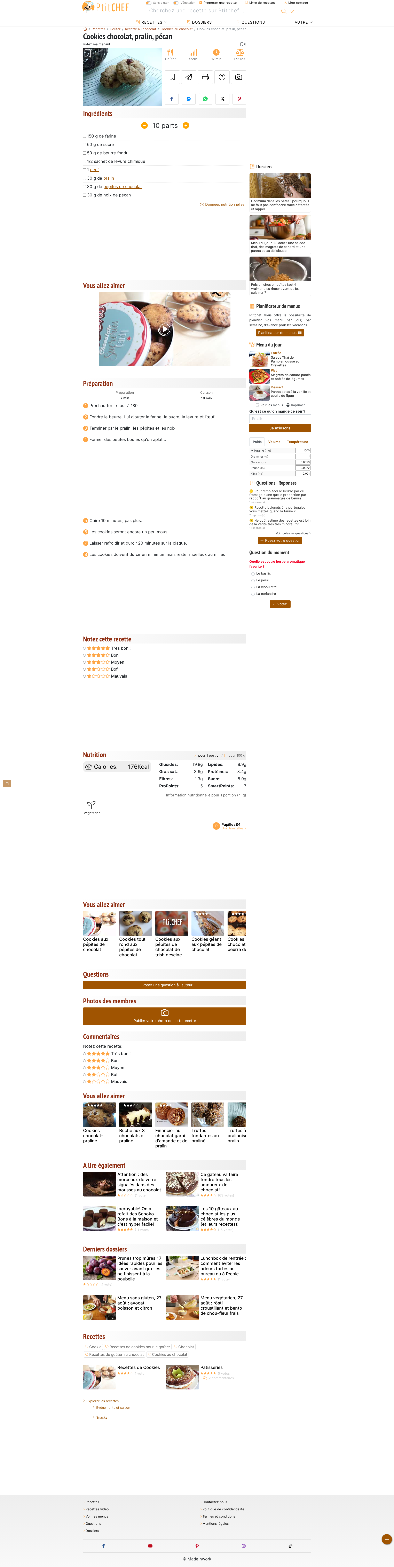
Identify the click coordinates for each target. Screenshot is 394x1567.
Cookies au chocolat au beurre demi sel (243, 944)
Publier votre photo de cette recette (165, 1021)
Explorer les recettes (102, 1401)
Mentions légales (216, 1524)
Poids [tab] (257, 442)
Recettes (151, 22)
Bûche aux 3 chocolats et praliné (132, 1135)
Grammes (259, 456)
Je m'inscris (280, 428)
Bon (114, 655)
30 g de (100, 178)
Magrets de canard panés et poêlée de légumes (291, 377)
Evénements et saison (113, 1407)
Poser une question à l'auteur (166, 985)
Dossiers (201, 22)
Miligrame (261, 450)
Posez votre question (282, 540)
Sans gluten (161, 2)
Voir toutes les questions (292, 533)
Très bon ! (120, 648)
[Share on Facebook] (172, 99)
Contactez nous (215, 1502)
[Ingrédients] (7, 783)
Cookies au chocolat (169, 1354)
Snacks (101, 1417)
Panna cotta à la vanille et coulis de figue (291, 394)
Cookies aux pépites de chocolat (95, 944)
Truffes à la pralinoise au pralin (241, 1135)
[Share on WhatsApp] (206, 99)
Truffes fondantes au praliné (205, 1135)
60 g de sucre (100, 144)
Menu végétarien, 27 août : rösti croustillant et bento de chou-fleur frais (221, 1305)
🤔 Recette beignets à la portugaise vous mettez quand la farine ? (277, 509)
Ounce (258, 462)
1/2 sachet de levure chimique (116, 161)
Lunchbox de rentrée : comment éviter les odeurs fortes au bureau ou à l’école (223, 1266)
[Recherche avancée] (292, 11)
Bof (114, 669)
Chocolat (186, 1347)
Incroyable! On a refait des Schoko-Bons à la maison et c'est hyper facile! (137, 1216)
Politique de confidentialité (223, 1509)
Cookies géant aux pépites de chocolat (206, 944)
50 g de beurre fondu (107, 152)
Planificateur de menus (278, 332)
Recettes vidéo (97, 1509)
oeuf (94, 169)
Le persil (262, 580)
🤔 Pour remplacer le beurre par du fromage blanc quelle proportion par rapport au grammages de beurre (277, 494)
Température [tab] (297, 442)
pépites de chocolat (122, 186)
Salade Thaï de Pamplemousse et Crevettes (285, 361)
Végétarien (188, 2)
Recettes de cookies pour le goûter (140, 1347)
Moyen (117, 662)
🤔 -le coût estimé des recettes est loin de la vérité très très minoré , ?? (279, 522)
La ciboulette (266, 587)
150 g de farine (101, 136)
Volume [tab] (274, 442)
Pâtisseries (211, 1367)
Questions (252, 22)
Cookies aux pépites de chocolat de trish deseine (168, 947)
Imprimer (297, 405)
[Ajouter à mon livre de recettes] (172, 77)
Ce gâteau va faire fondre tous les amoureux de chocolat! (219, 1182)
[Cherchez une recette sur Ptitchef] (284, 10)
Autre (300, 22)
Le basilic (263, 573)
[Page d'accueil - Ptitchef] (85, 29)
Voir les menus (271, 405)
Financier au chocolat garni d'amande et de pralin (171, 1138)
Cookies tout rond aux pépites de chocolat (132, 947)
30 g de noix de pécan (109, 195)
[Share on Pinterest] (239, 99)
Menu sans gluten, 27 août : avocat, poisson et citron (139, 1303)
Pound (258, 468)
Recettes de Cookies (138, 1367)
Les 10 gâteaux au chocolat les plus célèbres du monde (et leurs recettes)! (220, 1216)
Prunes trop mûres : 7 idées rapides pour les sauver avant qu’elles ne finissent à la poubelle (139, 1268)
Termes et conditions (219, 1516)
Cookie (95, 1347)
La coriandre (266, 594)
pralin (108, 178)
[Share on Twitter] (222, 99)
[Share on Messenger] (189, 99)
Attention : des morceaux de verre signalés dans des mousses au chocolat (139, 1182)
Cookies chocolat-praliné (93, 1135)
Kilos (257, 473)
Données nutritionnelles (224, 204)
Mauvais (118, 676)
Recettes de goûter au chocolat (116, 1354)
